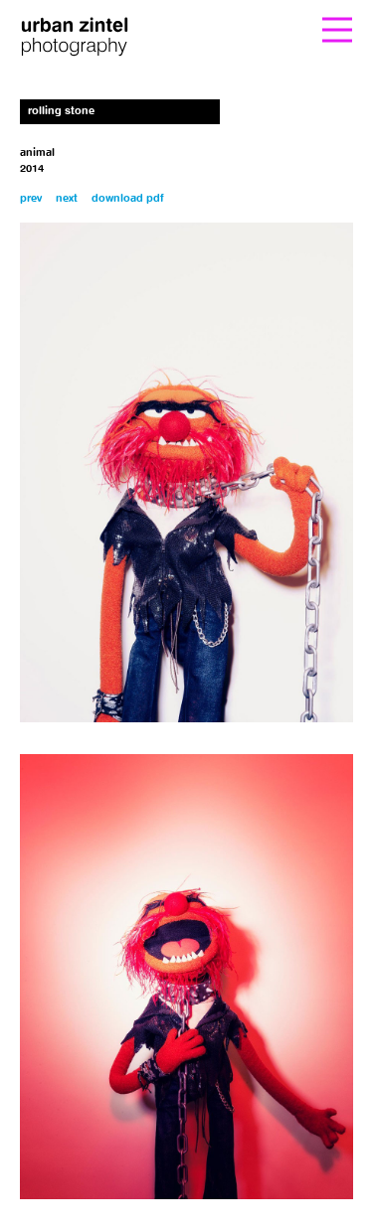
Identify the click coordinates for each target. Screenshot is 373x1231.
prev (31, 199)
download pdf (128, 199)
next (67, 199)
